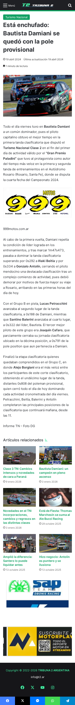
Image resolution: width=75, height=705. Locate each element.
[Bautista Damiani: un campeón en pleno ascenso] (55, 455)
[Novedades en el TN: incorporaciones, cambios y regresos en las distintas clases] (19, 497)
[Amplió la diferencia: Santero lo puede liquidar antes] (19, 543)
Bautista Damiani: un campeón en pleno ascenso (53, 472)
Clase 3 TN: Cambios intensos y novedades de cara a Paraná (18, 472)
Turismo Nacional (16, 17)
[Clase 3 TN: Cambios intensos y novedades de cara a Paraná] (19, 455)
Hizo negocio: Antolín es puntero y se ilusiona (54, 560)
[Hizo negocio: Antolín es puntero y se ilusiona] (55, 543)
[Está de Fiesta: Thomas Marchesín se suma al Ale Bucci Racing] (55, 497)
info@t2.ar (37, 677)
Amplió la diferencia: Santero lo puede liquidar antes (17, 560)
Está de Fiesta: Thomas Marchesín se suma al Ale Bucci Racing (55, 514)
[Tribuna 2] (37, 5)
